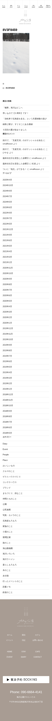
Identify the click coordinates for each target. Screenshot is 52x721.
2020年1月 (7, 323)
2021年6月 (7, 240)
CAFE (37, 652)
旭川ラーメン (9, 559)
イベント (9, 640)
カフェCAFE (18, 6)
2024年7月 (7, 196)
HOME (9, 652)
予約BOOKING (41, 6)
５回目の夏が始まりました (15, 130)
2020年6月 (7, 295)
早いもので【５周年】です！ (16, 113)
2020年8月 (7, 284)
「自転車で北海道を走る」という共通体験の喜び (25, 118)
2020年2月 (7, 317)
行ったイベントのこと (13, 581)
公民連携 (7, 509)
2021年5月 (7, 246)
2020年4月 (7, 306)
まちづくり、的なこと (13, 493)
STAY (23, 652)
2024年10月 (8, 185)
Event (5, 449)
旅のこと (7, 543)
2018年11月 (8, 400)
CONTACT (38, 657)
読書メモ (7, 587)
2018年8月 (7, 416)
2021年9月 (7, 235)
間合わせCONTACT (48, 6)
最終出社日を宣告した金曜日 (16, 158)
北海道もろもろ (10, 521)
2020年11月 (8, 268)
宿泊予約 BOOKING (24, 679)
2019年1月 (7, 389)
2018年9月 (7, 411)
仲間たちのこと (10, 499)
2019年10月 (8, 339)
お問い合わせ (38, 640)
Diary (5, 444)
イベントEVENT (26, 6)
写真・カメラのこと (12, 515)
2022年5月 (7, 224)
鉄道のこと (8, 592)
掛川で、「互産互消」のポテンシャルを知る (23, 140)
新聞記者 (7, 537)
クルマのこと (9, 471)
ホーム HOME (3, 6)
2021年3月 (7, 257)
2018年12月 (8, 394)
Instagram (19, 667)
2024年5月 (7, 202)
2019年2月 (7, 383)
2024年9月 (7, 191)
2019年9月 (7, 345)
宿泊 (23, 635)
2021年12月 (8, 229)
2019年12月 (8, 328)
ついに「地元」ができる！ (15, 169)
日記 (23, 640)
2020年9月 (7, 279)
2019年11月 (8, 334)
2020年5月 (7, 301)
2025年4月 (7, 180)
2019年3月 (7, 378)
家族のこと (8, 526)
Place (5, 460)
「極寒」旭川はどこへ (13, 107)
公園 (5, 504)
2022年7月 (7, 218)
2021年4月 (7, 251)
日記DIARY (33, 6)
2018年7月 (7, 422)
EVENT (10, 657)
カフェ (37, 635)
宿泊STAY (11, 6)
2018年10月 (8, 405)
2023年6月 (7, 207)
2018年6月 (7, 427)
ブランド (7, 488)
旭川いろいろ (9, 553)
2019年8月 (7, 350)
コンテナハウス (10, 482)
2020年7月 (7, 290)
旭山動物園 (8, 548)
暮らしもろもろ (10, 565)
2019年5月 (7, 367)
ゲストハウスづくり (12, 477)
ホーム (9, 635)
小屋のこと (8, 532)
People (6, 454)
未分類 (6, 576)
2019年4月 (7, 372)
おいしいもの (9, 465)
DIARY (23, 657)
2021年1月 (7, 262)
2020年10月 (8, 273)
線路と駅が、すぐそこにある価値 (18, 124)
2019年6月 (7, 361)
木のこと (7, 570)
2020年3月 (7, 312)
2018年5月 (7, 433)
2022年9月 (7, 213)
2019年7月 (7, 356)
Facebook (32, 667)
